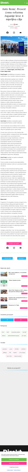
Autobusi (15, 352)
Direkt (8, 332)
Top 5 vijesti (24, 335)
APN (10, 352)
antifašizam (23, 349)
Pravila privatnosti (17, 470)
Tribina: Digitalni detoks (15, 280)
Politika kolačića (10, 470)
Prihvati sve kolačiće (14, 459)
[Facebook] (7, 32)
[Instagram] (14, 32)
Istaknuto (3, 335)
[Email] (20, 32)
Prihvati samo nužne (14, 463)
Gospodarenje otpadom (15, 332)
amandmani (4, 349)
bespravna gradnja (17, 356)
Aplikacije (5, 352)
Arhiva (16, 27)
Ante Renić (17, 349)
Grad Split (24, 332)
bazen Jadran (9, 356)
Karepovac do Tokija (14, 305)
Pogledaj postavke (14, 467)
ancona (10, 349)
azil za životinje (22, 352)
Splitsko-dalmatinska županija (13, 335)
